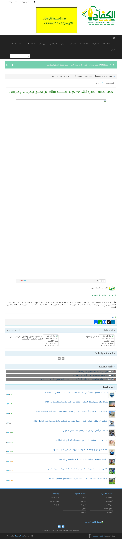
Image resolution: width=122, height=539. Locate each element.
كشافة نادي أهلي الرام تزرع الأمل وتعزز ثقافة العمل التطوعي (72, 65)
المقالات (32, 44)
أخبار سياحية (42, 44)
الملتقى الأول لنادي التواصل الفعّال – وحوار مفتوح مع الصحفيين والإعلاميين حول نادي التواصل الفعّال (70, 421)
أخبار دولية (73, 44)
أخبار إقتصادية (84, 44)
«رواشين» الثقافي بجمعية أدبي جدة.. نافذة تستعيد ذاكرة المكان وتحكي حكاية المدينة (76, 392)
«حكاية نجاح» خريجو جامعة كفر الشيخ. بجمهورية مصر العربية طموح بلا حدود (80, 449)
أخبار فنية (63, 44)
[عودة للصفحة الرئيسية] (98, 16)
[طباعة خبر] (97, 280)
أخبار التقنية (53, 44)
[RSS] (59, 358)
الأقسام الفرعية (80, 493)
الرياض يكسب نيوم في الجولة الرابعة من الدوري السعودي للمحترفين (83, 459)
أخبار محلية (106, 44)
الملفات (13, 44)
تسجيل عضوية (54, 501)
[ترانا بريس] (89, 536)
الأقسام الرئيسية (107, 493)
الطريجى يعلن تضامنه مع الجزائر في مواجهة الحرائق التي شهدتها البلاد (81, 440)
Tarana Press (19, 536)
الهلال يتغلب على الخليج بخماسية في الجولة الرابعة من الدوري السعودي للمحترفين (78, 469)
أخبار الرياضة (95, 44)
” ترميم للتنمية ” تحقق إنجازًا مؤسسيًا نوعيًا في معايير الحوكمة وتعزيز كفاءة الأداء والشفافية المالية (72, 411)
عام (114, 44)
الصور (22, 44)
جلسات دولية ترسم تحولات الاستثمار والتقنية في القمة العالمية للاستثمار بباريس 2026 (76, 402)
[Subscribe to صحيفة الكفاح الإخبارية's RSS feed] (63, 358)
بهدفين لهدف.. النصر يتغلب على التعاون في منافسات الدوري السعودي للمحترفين (78, 478)
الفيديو (113, 50)
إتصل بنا (56, 505)
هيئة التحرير (55, 497)
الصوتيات (83, 505)
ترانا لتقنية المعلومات (99, 536)
